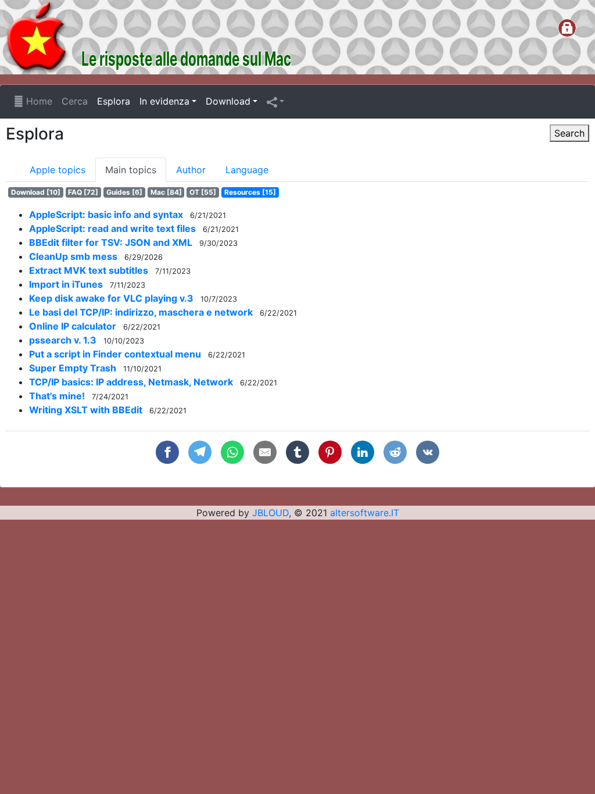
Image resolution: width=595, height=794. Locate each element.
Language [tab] (246, 170)
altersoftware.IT (364, 512)
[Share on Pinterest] (330, 452)
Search (569, 133)
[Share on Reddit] (395, 452)
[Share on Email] (265, 452)
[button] (275, 102)
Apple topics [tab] (57, 170)
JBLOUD (270, 512)
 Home (33, 101)
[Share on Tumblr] (297, 452)
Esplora (113, 101)
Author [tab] (191, 170)
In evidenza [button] (164, 101)
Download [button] (228, 101)
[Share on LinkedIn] (362, 452)
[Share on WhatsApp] (232, 452)
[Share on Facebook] (167, 452)
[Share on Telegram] (200, 452)
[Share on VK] (427, 452)
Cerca (75, 101)
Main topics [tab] (130, 170)
